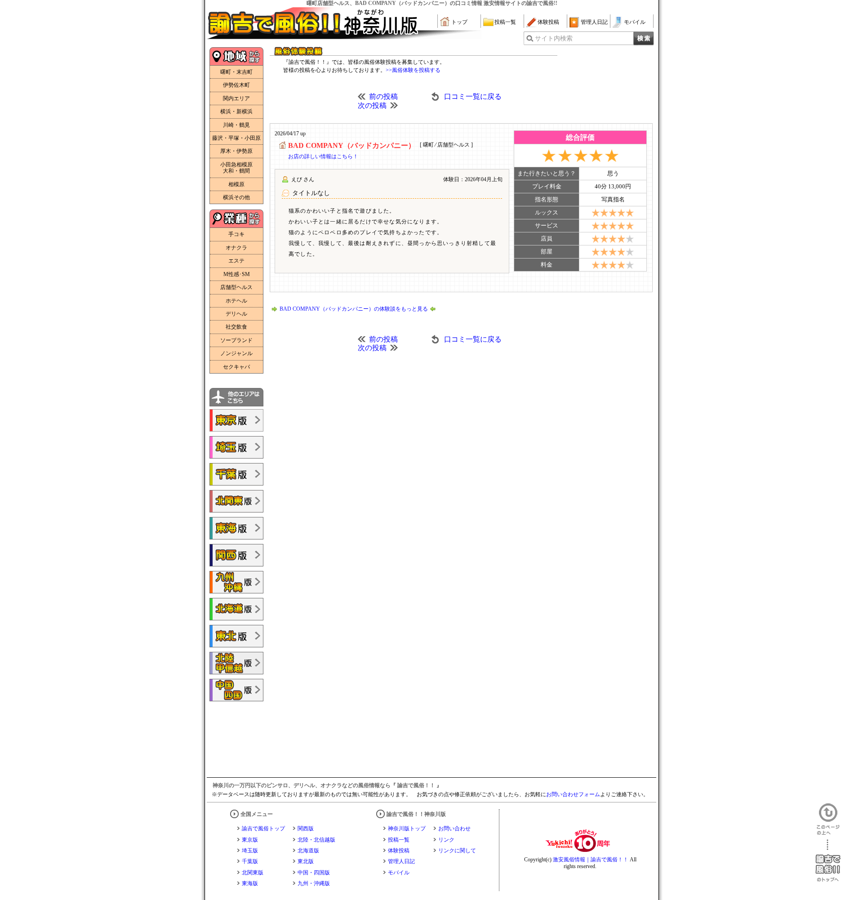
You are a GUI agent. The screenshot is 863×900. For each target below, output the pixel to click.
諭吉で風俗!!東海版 (236, 528)
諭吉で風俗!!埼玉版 (236, 447)
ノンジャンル (236, 353)
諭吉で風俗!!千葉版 (236, 474)
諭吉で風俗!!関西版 (236, 555)
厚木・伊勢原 (236, 151)
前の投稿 (383, 96)
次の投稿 (372, 105)
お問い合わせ (454, 828)
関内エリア (236, 98)
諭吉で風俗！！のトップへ (828, 860)
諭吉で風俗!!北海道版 (236, 609)
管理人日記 (594, 22)
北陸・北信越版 (316, 840)
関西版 (306, 828)
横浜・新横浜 (236, 111)
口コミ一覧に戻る (473, 96)
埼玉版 (250, 850)
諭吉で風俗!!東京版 (236, 420)
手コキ (236, 234)
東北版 (306, 861)
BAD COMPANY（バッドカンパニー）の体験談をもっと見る (354, 309)
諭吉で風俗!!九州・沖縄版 (236, 582)
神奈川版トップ (407, 828)
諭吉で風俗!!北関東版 (236, 501)
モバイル (634, 22)
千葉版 (250, 861)
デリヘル (236, 314)
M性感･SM (236, 274)
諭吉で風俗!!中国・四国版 (236, 690)
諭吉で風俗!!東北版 (236, 636)
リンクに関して (457, 850)
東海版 (250, 883)
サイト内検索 (554, 38)
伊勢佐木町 (236, 85)
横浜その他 (236, 197)
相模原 (236, 184)
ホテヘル (236, 301)
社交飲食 (236, 327)
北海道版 (308, 850)
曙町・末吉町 (236, 72)
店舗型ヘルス (236, 287)
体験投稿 (548, 22)
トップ (459, 22)
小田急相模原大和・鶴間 (236, 167)
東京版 (250, 840)
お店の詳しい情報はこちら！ (323, 156)
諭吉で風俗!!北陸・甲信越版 (236, 663)
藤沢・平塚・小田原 (236, 138)
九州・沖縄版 (314, 883)
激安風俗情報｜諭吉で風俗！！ (590, 859)
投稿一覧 (505, 22)
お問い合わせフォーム (573, 794)
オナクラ (236, 248)
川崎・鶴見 (236, 125)
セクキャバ (236, 367)
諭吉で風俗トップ (263, 828)
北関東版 (252, 872)
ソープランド (236, 340)
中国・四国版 (314, 872)
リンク (446, 840)
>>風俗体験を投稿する (413, 70)
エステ (236, 261)
